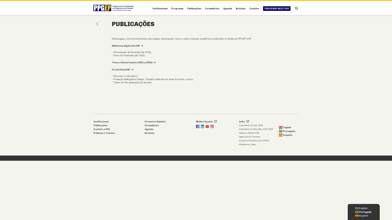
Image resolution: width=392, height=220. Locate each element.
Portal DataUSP (121, 69)
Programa (177, 8)
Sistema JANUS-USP (249, 133)
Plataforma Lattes (247, 144)
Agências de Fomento (249, 137)
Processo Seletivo (277, 8)
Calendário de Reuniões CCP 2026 (256, 129)
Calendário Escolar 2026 (251, 125)
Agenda (227, 8)
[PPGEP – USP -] (114, 8)
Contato (254, 8)
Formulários (212, 8)
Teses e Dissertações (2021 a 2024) (132, 62)
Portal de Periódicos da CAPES (254, 140)
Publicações (194, 8)
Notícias (241, 8)
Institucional (160, 8)
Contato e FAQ (101, 129)
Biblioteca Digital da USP (126, 45)
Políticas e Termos (104, 133)
